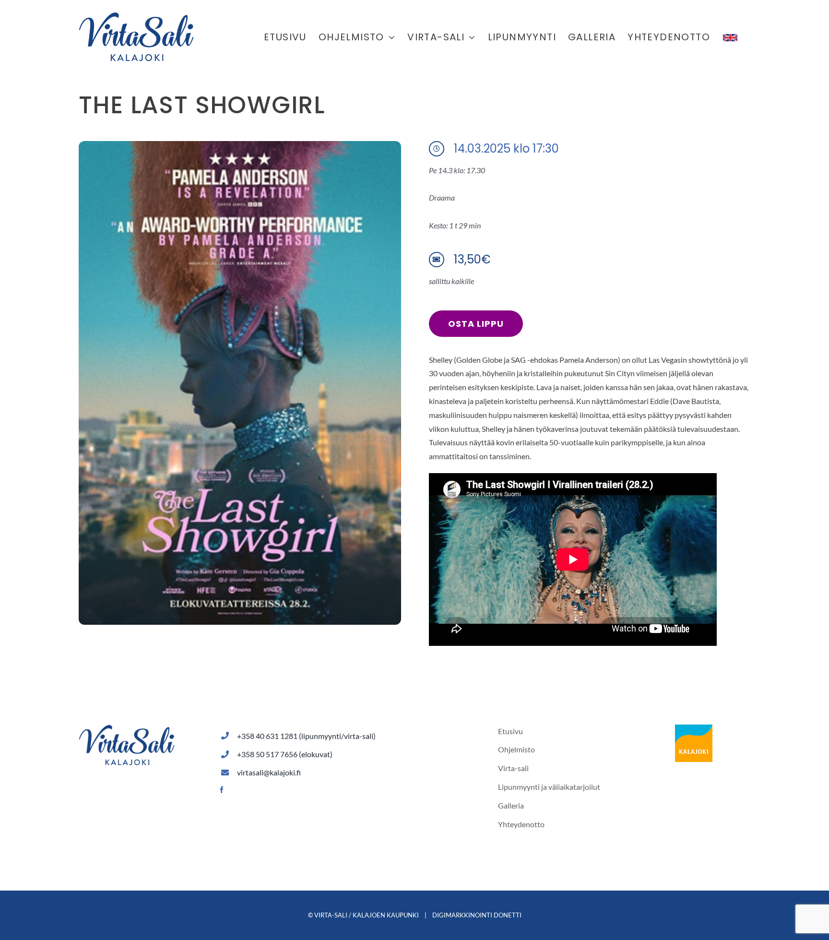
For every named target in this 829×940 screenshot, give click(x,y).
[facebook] (221, 789)
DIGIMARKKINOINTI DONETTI (476, 915)
